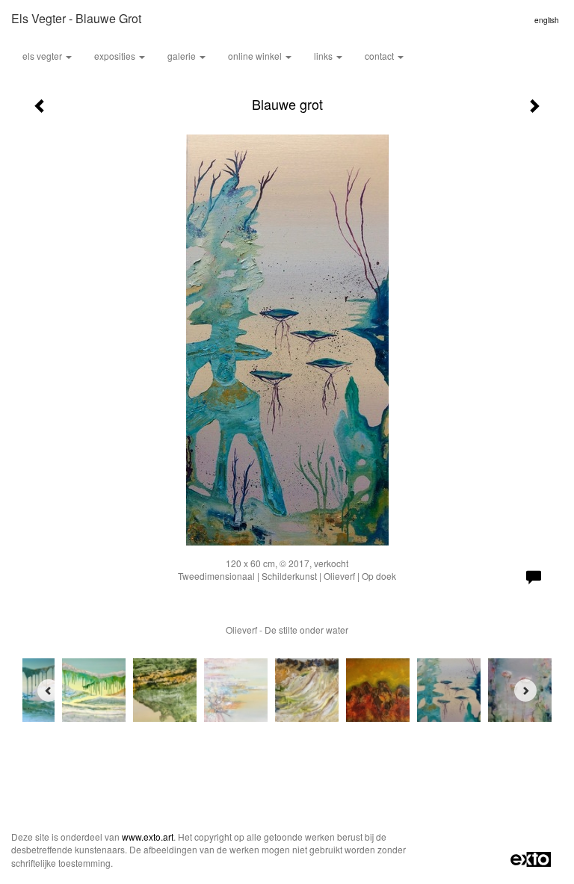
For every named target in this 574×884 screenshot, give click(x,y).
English (546, 20)
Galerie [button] (182, 55)
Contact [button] (380, 55)
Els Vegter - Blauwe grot (76, 18)
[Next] (525, 690)
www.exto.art (147, 836)
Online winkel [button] (256, 55)
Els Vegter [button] (43, 55)
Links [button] (324, 55)
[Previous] (48, 690)
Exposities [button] (116, 55)
